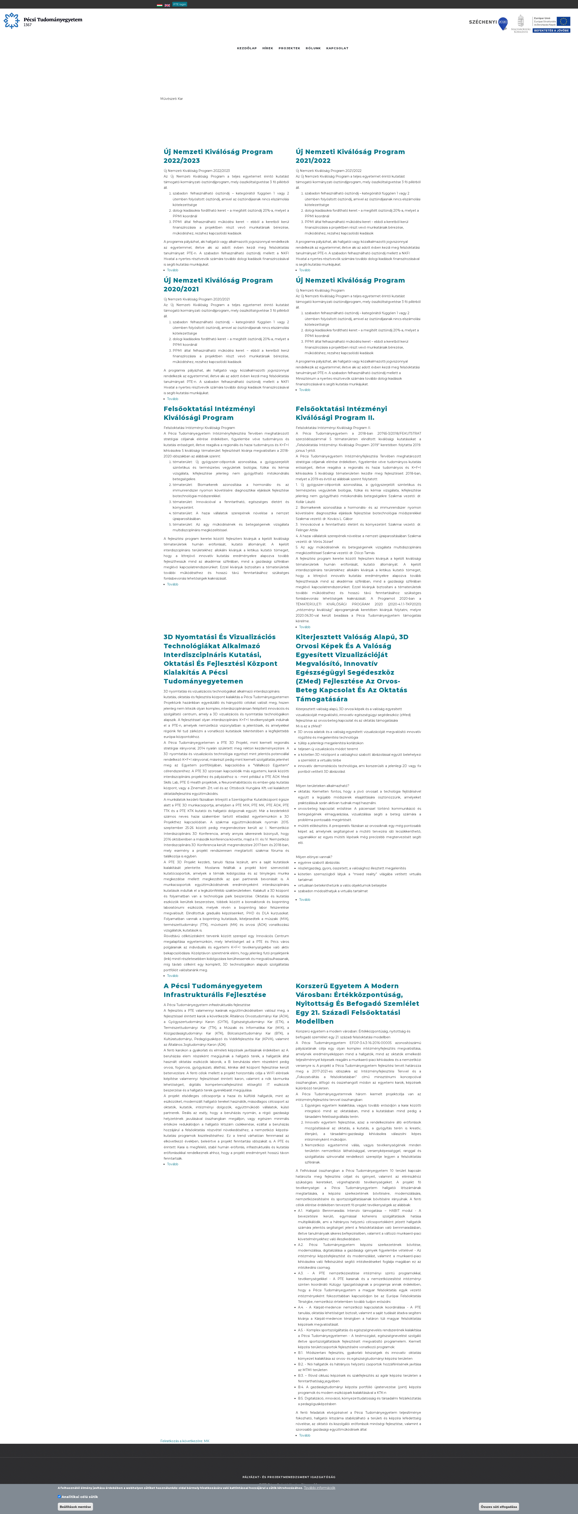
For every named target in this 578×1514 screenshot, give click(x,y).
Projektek (289, 48)
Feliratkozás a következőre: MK (184, 1441)
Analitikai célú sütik (80, 1497)
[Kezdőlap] (42, 20)
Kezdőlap (247, 48)
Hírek (267, 48)
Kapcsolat (337, 48)
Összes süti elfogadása (499, 1507)
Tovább (172, 270)
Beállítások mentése (75, 1507)
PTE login (179, 4)
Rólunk (313, 48)
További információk (319, 1488)
